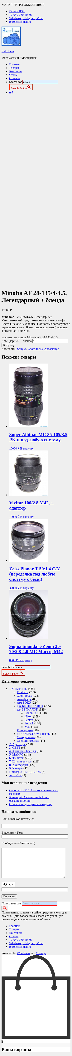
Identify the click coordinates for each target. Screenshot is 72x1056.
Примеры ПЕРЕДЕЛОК (25, 771)
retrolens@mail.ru (20, 21)
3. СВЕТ (14, 747)
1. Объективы (18, 688)
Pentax (29, 720)
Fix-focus (22, 692)
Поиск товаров (11, 903)
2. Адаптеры (17, 744)
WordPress (23, 953)
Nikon (28, 716)
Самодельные (26, 737)
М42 (27, 726)
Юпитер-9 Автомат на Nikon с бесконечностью (29, 799)
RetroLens (8, 51)
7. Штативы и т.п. (20, 761)
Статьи (13, 74)
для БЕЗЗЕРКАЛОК (30, 706)
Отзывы (14, 78)
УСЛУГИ (15, 775)
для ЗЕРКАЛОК (27, 709)
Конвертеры (25, 730)
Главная (14, 64)
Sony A (21, 348)
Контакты (15, 71)
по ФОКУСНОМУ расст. (33, 733)
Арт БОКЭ (24, 702)
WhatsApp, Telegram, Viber (26, 18)
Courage (41, 953)
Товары (14, 67)
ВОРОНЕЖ (17, 11)
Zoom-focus (35, 348)
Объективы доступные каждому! (30, 804)
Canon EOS (32, 713)
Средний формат (28, 740)
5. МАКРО (16, 754)
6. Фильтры (16, 758)
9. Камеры (16, 768)
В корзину (9, 345)
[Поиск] (5, 908)
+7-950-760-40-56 (20, 14)
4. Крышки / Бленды (22, 751)
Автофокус (51, 348)
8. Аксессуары (18, 765)
